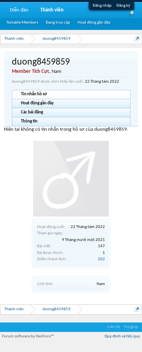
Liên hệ (113, 327)
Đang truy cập (58, 22)
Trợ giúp (131, 327)
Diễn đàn (19, 10)
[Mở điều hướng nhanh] (137, 38)
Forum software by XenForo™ (28, 336)
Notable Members (22, 22)
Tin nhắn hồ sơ (34, 94)
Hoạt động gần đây (37, 103)
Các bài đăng (32, 112)
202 (101, 259)
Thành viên (52, 10)
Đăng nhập (102, 6)
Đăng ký (123, 6)
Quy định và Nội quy (122, 336)
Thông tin (29, 121)
